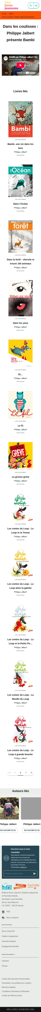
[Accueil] (11, 5)
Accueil (4, 14)
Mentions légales (9, 987)
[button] (20, 772)
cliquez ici (23, 867)
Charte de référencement (12, 996)
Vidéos (11, 14)
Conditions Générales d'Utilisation (15, 991)
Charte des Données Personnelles (16, 979)
